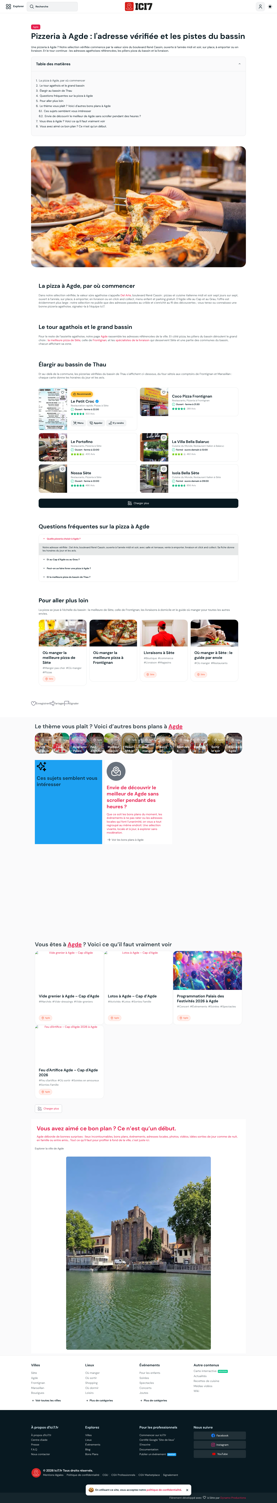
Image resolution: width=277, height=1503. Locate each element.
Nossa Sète (81, 473)
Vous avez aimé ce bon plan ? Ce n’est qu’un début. (73, 126)
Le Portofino (82, 441)
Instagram (223, 1444)
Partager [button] (59, 703)
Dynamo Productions (233, 1497)
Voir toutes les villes (48, 1400)
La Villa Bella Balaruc (190, 441)
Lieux (89, 1365)
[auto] (270, 6)
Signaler (74, 703)
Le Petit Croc (83, 401)
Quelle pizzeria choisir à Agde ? (64, 538)
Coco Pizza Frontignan (192, 396)
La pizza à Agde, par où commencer (62, 80)
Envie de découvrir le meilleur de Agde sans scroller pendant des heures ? (93, 116)
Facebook (222, 1435)
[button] (239, 63)
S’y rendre (118, 422)
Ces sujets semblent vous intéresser (67, 111)
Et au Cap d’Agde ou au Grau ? (63, 559)
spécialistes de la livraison (133, 340)
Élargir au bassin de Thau (56, 91)
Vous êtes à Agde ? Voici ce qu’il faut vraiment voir (72, 121)
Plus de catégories (101, 1400)
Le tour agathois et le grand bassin (62, 86)
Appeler (98, 422)
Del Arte (126, 295)
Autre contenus (206, 1365)
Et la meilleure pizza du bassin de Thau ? (68, 577)
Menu (80, 422)
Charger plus (141, 503)
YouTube (222, 1454)
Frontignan (100, 340)
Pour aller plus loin (51, 101)
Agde (35, 27)
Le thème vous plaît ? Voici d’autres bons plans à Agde (75, 106)
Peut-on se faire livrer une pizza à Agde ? (69, 568)
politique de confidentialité (164, 1490)
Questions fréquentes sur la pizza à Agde (66, 96)
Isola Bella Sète (185, 473)
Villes (35, 1365)
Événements (149, 1365)
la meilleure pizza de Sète (64, 340)
